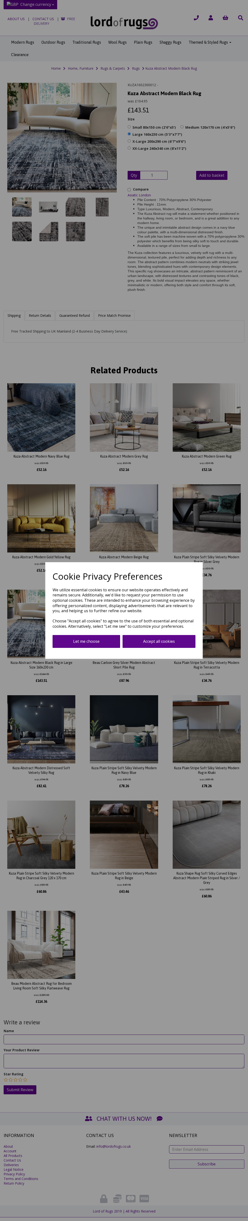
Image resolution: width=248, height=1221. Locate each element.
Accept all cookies (159, 641)
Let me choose (86, 641)
